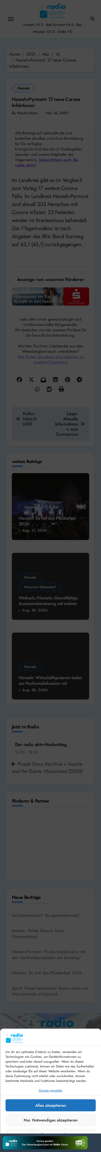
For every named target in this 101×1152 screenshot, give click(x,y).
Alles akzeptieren (50, 1105)
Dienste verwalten (50, 1090)
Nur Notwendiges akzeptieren (51, 1120)
